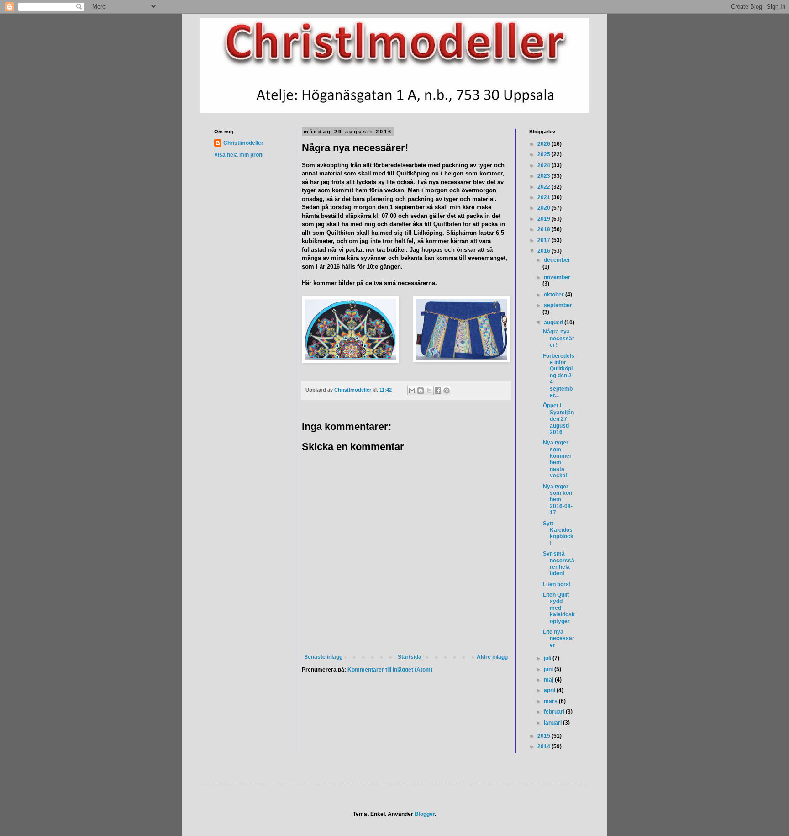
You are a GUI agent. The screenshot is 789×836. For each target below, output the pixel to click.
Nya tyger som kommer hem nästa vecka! (557, 459)
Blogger (425, 814)
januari (553, 723)
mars (551, 701)
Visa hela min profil (238, 155)
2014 (544, 746)
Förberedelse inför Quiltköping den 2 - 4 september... (559, 375)
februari (555, 712)
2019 (544, 219)
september (558, 305)
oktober (554, 294)
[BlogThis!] (420, 390)
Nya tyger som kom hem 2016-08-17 (558, 499)
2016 (544, 251)
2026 (544, 144)
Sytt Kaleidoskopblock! (558, 533)
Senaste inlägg (323, 657)
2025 (544, 154)
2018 (544, 229)
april (550, 690)
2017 (544, 240)
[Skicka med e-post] (411, 390)
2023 (544, 176)
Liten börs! (557, 584)
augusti (554, 322)
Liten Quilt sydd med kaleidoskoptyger (559, 608)
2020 (544, 208)
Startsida (409, 657)
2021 (544, 197)
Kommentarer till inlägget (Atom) (389, 670)
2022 (544, 187)
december (557, 260)
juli (548, 658)
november (557, 277)
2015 (544, 736)
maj (549, 680)
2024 (544, 165)
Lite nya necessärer (558, 638)
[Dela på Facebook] (437, 390)
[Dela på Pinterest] (446, 390)
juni (549, 669)
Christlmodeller (243, 143)
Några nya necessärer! (558, 338)
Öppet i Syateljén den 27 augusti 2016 (558, 418)
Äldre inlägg (492, 657)
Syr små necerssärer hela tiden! (558, 563)
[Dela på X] (429, 390)
